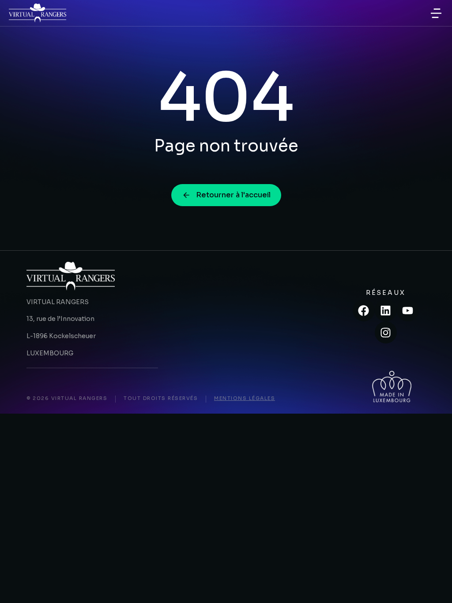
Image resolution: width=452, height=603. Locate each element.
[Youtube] (408, 310)
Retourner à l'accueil (233, 195)
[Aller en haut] (434, 585)
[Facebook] (364, 310)
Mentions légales (244, 398)
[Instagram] (386, 332)
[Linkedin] (386, 310)
